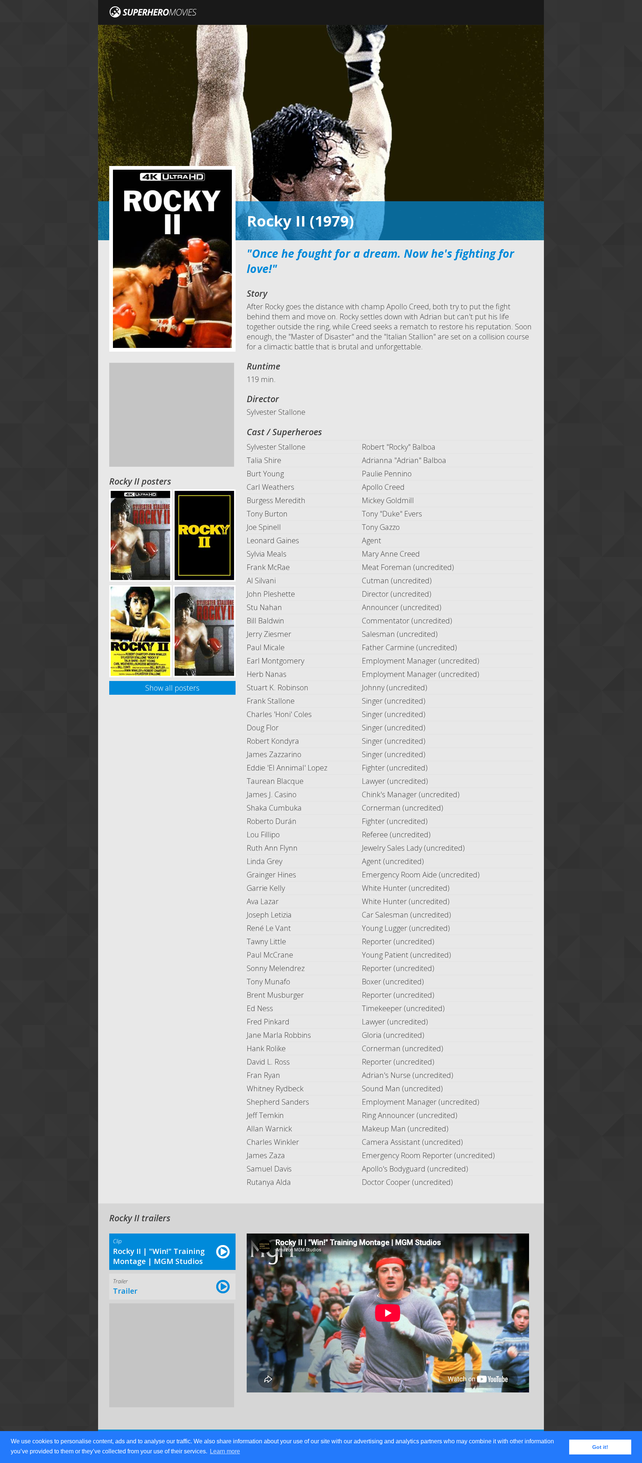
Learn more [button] (225, 1451)
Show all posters (172, 688)
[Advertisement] (171, 415)
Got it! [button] (600, 1447)
